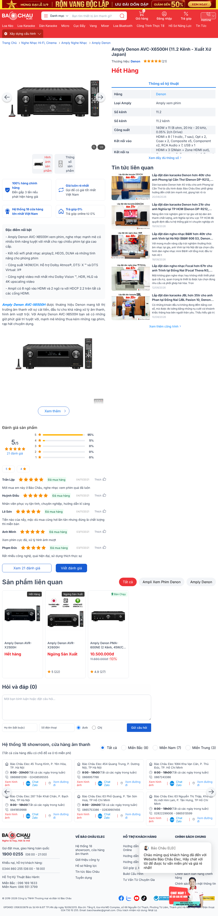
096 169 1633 (27, 883)
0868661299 (18, 777)
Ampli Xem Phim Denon (162, 582)
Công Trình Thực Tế (150, 25)
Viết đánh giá (71, 568)
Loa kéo (7, 25)
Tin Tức (201, 25)
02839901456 (111, 809)
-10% (113, 659)
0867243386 (162, 777)
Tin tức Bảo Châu (87, 871)
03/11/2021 (82, 531)
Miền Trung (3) (204, 748)
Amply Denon (201, 582)
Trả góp (186, 18)
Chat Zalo (32, 783)
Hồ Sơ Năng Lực (180, 25)
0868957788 (90, 777)
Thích (98, 479)
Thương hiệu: (126, 61)
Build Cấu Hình (133, 874)
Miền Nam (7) (170, 748)
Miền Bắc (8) (138, 748)
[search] (122, 16)
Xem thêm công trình (163, 326)
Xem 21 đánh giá (26, 568)
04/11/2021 (82, 479)
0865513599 (184, 813)
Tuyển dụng (83, 877)
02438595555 (39, 777)
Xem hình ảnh (11, 783)
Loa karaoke (26, 25)
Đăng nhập (164, 18)
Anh (85, 727)
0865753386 (90, 809)
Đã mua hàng (56, 479)
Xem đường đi (61, 783)
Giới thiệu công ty (87, 859)
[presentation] (7, 97)
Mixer (105, 25)
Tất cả (128, 582)
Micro (65, 25)
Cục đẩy (79, 25)
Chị (100, 727)
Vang (93, 25)
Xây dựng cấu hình (23, 33)
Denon (161, 94)
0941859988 (18, 809)
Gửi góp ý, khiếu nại (137, 868)
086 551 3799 (28, 887)
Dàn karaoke (48, 25)
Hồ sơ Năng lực (86, 865)
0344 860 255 (12, 868)
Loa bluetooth (122, 25)
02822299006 (163, 813)
